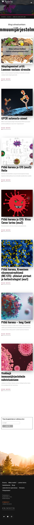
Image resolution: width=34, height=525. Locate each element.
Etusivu (4, 482)
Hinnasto (22, 488)
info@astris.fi (5, 502)
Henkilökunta (6, 485)
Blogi (13, 485)
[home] (15, 2)
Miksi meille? (12, 482)
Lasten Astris (22, 482)
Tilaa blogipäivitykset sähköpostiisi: (13, 419)
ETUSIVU (3, 16)
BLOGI (9, 16)
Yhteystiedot (6, 490)
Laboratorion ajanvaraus (9, 488)
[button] (31, 3)
